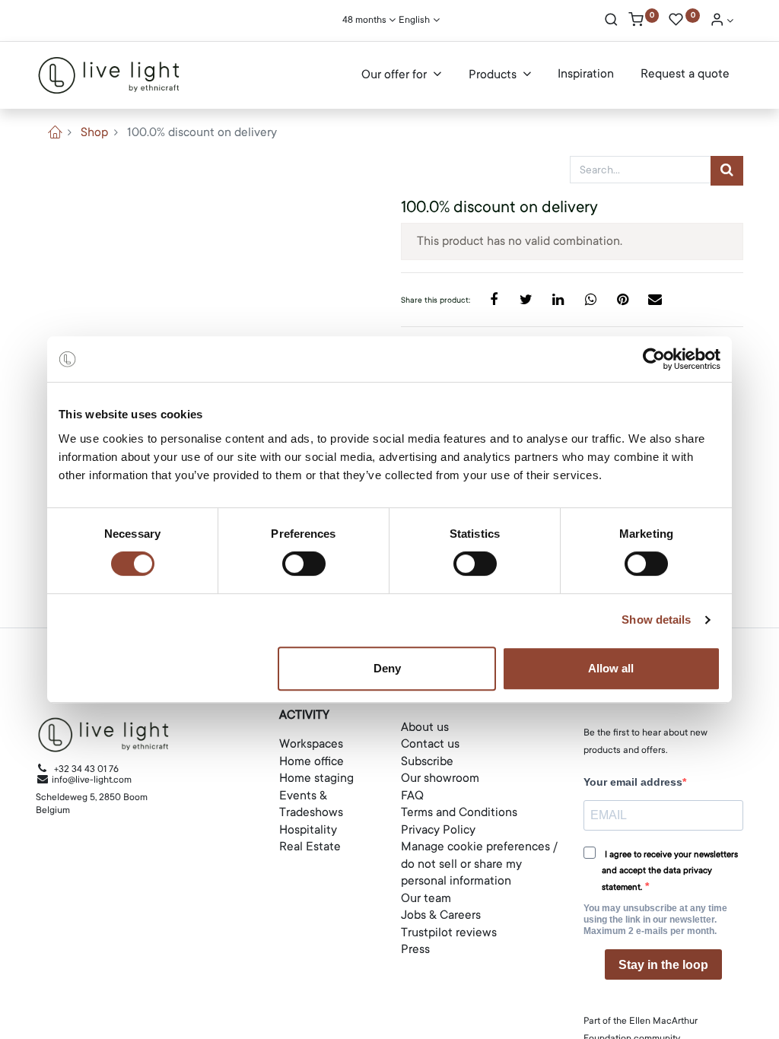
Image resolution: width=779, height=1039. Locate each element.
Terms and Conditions (459, 812)
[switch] (304, 563)
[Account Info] (722, 21)
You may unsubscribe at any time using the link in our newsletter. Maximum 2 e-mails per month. (655, 919)
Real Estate (310, 846)
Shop (94, 132)
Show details (656, 619)
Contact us (430, 743)
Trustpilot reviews (449, 932)
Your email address (632, 782)
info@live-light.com (90, 780)
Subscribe (427, 761)
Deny (387, 668)
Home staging (316, 778)
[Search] (611, 21)
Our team (426, 898)
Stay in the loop (663, 964)
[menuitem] (586, 74)
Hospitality (308, 829)
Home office (311, 761)
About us (425, 727)
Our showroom (440, 778)
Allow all (611, 668)
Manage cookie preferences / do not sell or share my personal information (479, 863)
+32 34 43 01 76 (86, 769)
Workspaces (311, 743)
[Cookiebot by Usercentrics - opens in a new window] (653, 359)
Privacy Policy (438, 829)
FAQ (412, 795)
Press (415, 949)
